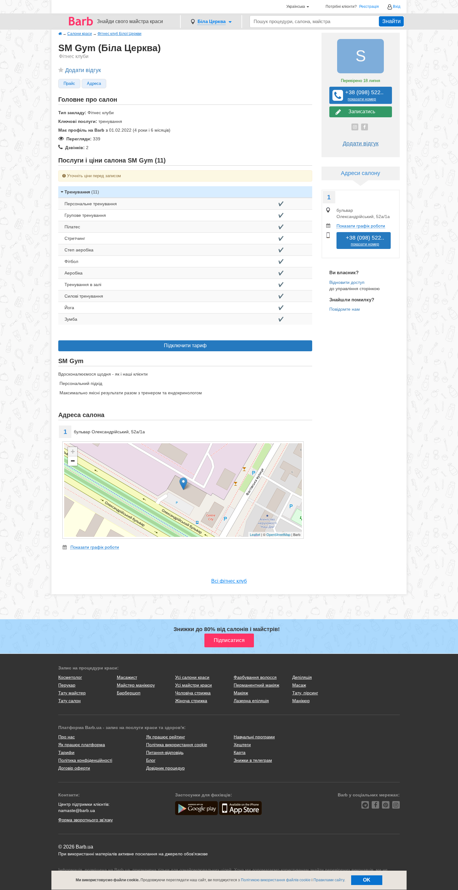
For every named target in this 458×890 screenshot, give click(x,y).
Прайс (69, 83)
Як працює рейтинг (165, 736)
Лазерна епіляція (251, 700)
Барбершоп (129, 692)
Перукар (66, 685)
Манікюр (301, 700)
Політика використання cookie (176, 744)
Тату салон (69, 700)
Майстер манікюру (136, 685)
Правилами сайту (328, 880)
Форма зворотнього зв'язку (85, 819)
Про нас (66, 736)
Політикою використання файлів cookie (276, 880)
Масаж (299, 685)
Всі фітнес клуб (229, 581)
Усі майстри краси (193, 685)
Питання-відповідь (165, 752)
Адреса (94, 83)
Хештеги (242, 744)
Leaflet (255, 534)
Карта (240, 752)
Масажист (127, 677)
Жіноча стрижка (191, 700)
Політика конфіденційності (85, 760)
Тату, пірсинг (305, 692)
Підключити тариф (185, 345)
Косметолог (70, 677)
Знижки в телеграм (253, 760)
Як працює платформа (81, 744)
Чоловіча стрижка (193, 692)
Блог (150, 760)
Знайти (391, 21)
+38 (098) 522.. (362, 95)
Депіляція (302, 677)
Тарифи (66, 752)
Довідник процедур (165, 768)
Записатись (360, 111)
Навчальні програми (254, 736)
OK (366, 880)
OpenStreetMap (278, 534)
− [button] (73, 461)
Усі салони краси (192, 677)
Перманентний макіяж (256, 685)
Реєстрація (369, 7)
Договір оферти (74, 768)
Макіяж (241, 692)
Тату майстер (72, 692)
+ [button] (73, 451)
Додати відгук (83, 70)
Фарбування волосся (255, 677)
